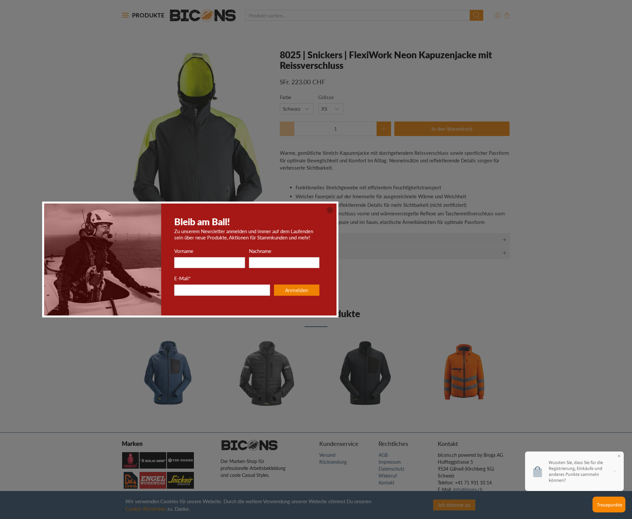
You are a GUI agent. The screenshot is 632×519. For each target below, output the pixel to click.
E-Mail (308, 278)
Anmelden (422, 290)
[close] (455, 210)
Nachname (386, 251)
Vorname (309, 251)
